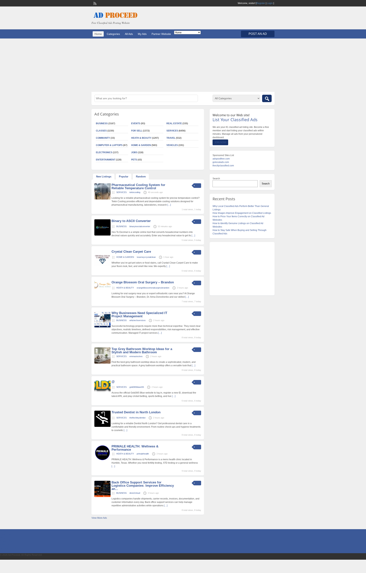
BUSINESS (102, 123)
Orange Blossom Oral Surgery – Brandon (143, 282)
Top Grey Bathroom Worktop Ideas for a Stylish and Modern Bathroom (142, 350)
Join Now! (220, 142)
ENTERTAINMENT (105, 159)
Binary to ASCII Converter (131, 221)
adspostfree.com (221, 158)
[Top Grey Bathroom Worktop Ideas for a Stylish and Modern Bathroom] (102, 362)
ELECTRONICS (104, 152)
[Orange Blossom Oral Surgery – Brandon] (102, 287)
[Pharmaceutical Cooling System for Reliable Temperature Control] (102, 198)
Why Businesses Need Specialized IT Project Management (139, 314)
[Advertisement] (183, 65)
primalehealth (143, 454)
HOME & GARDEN (141, 145)
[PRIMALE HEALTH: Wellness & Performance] (102, 460)
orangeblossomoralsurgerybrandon (153, 288)
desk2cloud (134, 493)
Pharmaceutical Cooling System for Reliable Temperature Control (138, 186)
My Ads (142, 33)
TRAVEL (170, 138)
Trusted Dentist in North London (136, 412)
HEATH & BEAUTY (141, 138)
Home (98, 33)
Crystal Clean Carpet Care (131, 251)
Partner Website (161, 33)
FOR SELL (136, 130)
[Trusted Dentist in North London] (102, 426)
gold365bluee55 (136, 387)
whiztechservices (137, 320)
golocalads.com (221, 162)
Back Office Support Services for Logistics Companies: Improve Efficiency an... (143, 486)
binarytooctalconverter (139, 226)
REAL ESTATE (174, 123)
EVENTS (135, 123)
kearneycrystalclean (146, 257)
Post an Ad (258, 33)
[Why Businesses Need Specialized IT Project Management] (102, 326)
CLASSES (101, 130)
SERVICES (172, 130)
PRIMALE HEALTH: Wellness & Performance (135, 448)
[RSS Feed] (94, 3)
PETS (134, 159)
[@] (102, 392)
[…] (169, 205)
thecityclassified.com (223, 165)
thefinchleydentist (137, 418)
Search (216, 178)
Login (270, 3)
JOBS (134, 152)
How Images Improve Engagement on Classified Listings (242, 213)
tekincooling (134, 192)
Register (260, 3)
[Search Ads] (267, 98)
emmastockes (136, 356)
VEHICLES (172, 145)
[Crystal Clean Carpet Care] (102, 265)
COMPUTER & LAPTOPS (109, 145)
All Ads (129, 33)
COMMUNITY (103, 138)
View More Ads (99, 518)
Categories (113, 33)
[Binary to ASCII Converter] (102, 234)
